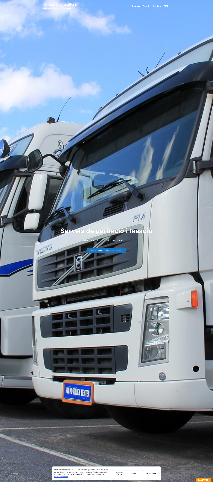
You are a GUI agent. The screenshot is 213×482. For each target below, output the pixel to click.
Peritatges (136, 6)
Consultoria (157, 6)
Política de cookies (61, 477)
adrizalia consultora (60, 4)
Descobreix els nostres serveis (106, 251)
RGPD (166, 6)
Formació (146, 6)
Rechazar (135, 473)
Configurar (151, 473)
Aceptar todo (119, 473)
